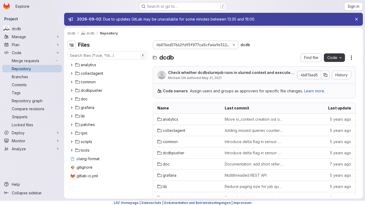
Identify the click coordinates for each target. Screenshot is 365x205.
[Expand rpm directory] (71, 133)
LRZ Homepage (126, 203)
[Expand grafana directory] (71, 107)
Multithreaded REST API (246, 175)
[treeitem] (107, 65)
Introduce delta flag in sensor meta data (254, 141)
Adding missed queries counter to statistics (254, 130)
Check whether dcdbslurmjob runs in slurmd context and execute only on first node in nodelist (231, 72)
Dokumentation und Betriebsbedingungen (197, 203)
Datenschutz (151, 203)
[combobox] (107, 55)
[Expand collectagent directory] (71, 73)
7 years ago (340, 164)
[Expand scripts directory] (71, 142)
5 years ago (340, 119)
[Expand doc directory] (71, 99)
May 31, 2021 (212, 78)
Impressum (242, 203)
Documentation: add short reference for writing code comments (254, 164)
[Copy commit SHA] (325, 75)
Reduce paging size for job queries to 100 (254, 186)
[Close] (356, 19)
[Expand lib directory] (71, 116)
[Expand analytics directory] (71, 65)
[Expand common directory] (71, 82)
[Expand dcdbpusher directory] (71, 90)
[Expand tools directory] (71, 150)
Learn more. (314, 91)
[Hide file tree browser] (71, 45)
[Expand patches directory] (71, 124)
